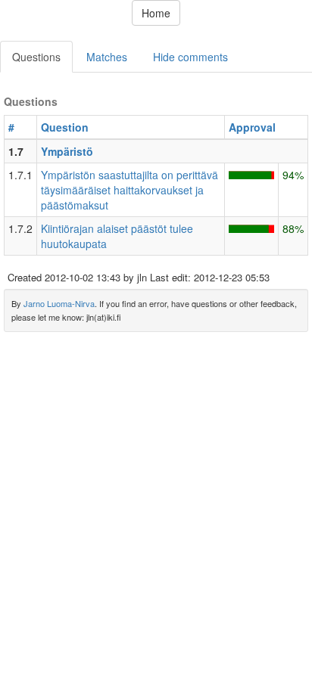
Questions (36, 56)
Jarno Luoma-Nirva (59, 303)
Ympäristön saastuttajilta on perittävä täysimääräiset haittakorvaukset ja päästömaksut (129, 190)
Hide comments (190, 56)
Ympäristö (67, 151)
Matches (106, 56)
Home (156, 12)
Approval (252, 127)
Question (65, 127)
